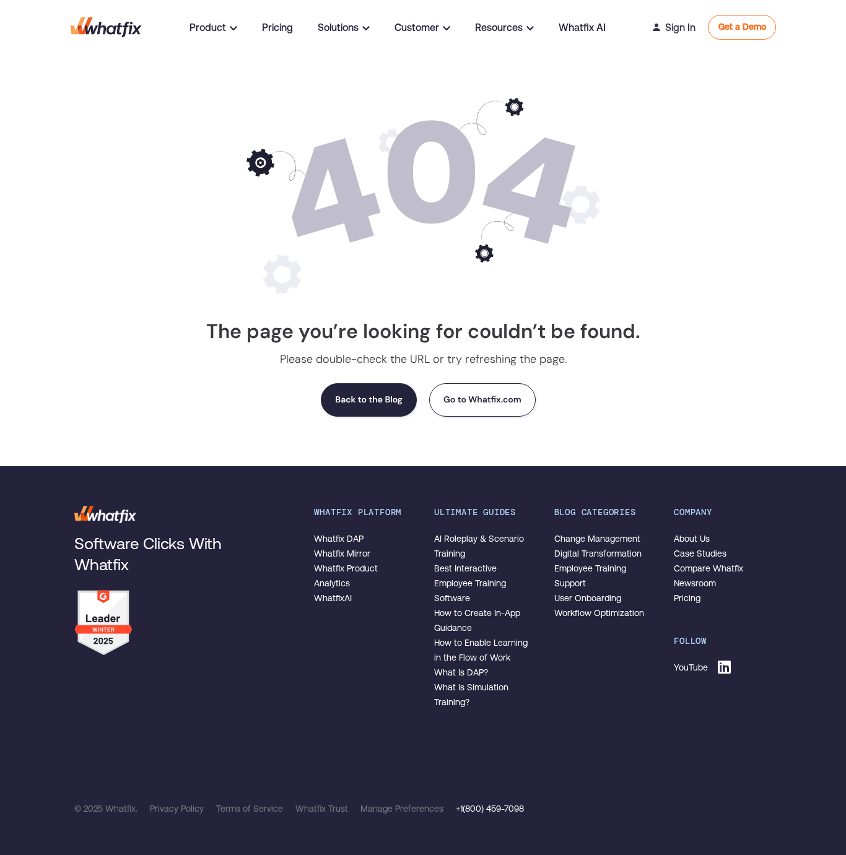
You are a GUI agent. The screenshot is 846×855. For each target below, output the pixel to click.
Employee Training (590, 568)
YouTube (691, 667)
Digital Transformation (598, 553)
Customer (417, 27)
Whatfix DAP (339, 539)
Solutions (338, 27)
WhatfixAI (333, 598)
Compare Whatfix (708, 568)
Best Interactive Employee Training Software (470, 583)
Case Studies (700, 553)
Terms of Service (251, 809)
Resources (499, 27)
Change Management (597, 539)
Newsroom (695, 583)
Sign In (680, 27)
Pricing (277, 27)
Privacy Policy (178, 809)
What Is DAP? (461, 672)
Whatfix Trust (323, 809)
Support (570, 583)
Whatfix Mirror (342, 553)
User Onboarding (587, 598)
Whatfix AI (582, 27)
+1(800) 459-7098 (490, 809)
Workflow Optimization (599, 613)
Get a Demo (742, 27)
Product (208, 27)
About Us (692, 539)
